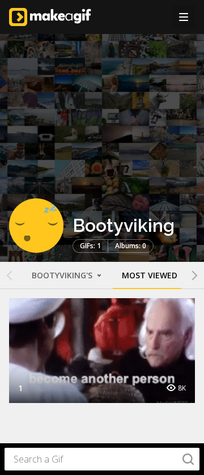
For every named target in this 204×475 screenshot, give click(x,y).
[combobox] (102, 459)
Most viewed (149, 275)
